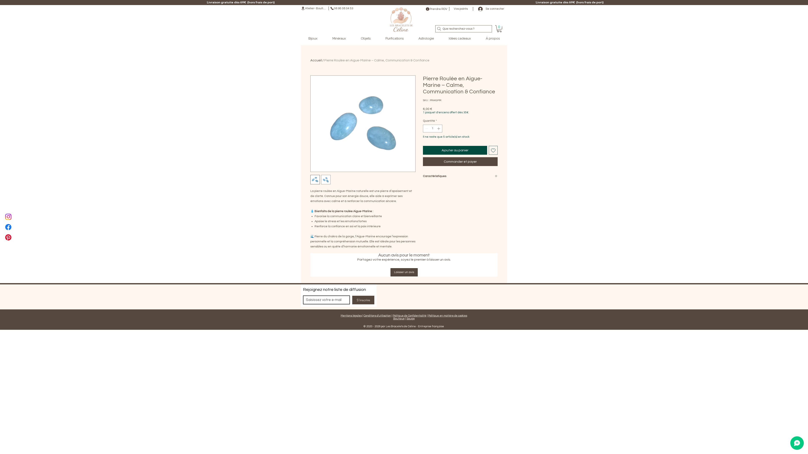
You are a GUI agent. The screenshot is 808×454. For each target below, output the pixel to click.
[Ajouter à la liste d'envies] (493, 150)
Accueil (316, 60)
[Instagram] (8, 217)
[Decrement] (426, 128)
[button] (499, 28)
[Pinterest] (8, 237)
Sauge (411, 318)
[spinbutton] (432, 128)
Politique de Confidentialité (409, 315)
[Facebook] (8, 227)
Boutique (399, 318)
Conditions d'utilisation (377, 315)
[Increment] (439, 128)
